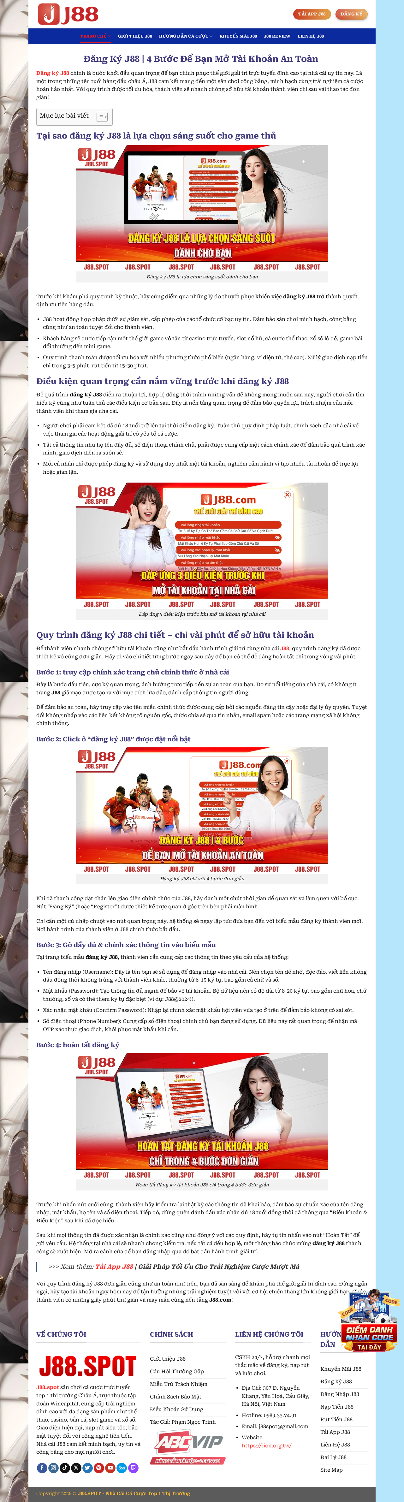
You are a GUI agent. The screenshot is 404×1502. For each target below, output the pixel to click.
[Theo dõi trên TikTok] (65, 1468)
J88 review (277, 36)
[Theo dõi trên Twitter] (87, 1468)
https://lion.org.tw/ (267, 1446)
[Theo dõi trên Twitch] (133, 1468)
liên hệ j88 (311, 36)
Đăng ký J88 (52, 73)
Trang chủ (93, 36)
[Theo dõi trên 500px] (121, 1468)
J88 (284, 648)
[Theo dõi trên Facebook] (42, 1468)
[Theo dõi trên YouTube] (110, 1468)
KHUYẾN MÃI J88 (238, 36)
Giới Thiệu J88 (135, 36)
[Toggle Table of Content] (99, 116)
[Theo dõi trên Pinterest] (99, 1468)
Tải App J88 (114, 1266)
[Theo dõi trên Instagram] (53, 1468)
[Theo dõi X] (76, 1468)
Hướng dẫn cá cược (183, 36)
